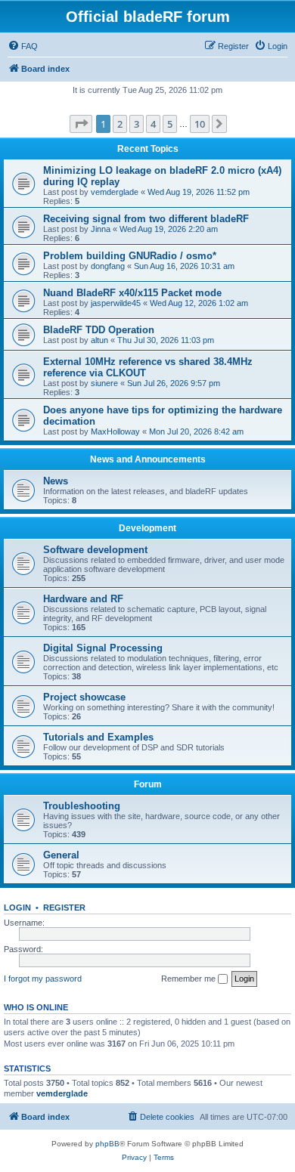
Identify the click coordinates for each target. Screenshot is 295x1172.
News (55, 481)
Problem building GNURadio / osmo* (129, 255)
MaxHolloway (115, 431)
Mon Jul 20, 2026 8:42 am (196, 431)
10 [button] (199, 124)
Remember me (189, 978)
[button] (81, 124)
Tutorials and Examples (98, 737)
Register (64, 907)
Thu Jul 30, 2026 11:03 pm (165, 340)
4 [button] (153, 124)
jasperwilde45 (116, 303)
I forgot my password (43, 978)
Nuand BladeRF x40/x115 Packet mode (132, 292)
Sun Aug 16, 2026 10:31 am (184, 266)
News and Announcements (148, 459)
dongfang (108, 266)
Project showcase (84, 697)
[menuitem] (23, 46)
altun (99, 340)
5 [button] (169, 124)
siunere (104, 383)
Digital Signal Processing (103, 648)
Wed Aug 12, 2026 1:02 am (199, 303)
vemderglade (114, 191)
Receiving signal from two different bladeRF (146, 218)
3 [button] (136, 124)
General (61, 855)
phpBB (107, 1144)
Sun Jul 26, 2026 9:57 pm (173, 383)
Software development (95, 549)
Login (17, 907)
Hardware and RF (83, 599)
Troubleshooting (81, 806)
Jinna (100, 228)
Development (147, 528)
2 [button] (120, 124)
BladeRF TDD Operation (98, 330)
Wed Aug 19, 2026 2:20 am (169, 228)
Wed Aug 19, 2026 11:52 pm (199, 191)
